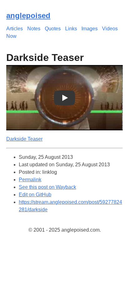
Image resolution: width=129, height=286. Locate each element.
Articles (14, 28)
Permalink (30, 179)
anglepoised (28, 15)
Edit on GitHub (35, 194)
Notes (33, 28)
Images (89, 28)
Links (71, 28)
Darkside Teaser (24, 139)
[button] (64, 97)
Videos (110, 28)
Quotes (53, 28)
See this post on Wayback (47, 187)
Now (11, 36)
